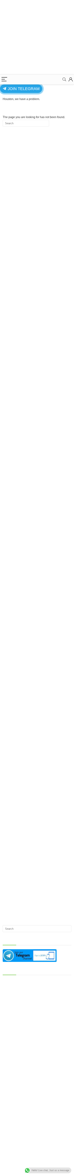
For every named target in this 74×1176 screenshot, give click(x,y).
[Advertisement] (37, 37)
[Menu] (4, 79)
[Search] (64, 79)
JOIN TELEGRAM (23, 88)
